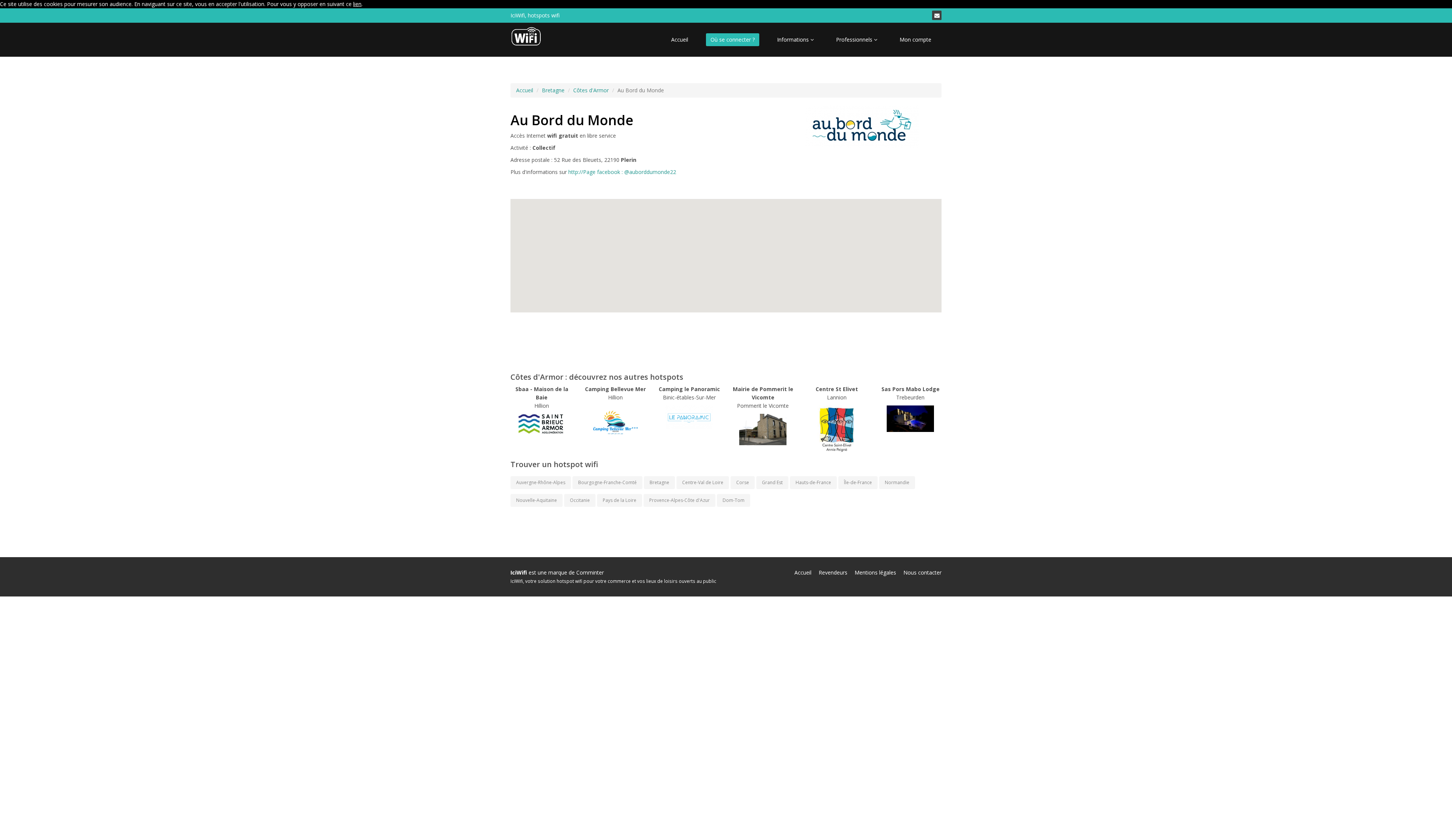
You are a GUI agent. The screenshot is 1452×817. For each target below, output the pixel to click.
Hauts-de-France (813, 482)
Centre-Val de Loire (702, 482)
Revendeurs (833, 572)
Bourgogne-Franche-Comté (607, 482)
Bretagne (553, 90)
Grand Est (772, 482)
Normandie (897, 482)
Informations (793, 39)
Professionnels (855, 39)
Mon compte (915, 39)
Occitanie (580, 500)
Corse (742, 482)
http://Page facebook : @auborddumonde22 (622, 172)
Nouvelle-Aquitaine (536, 500)
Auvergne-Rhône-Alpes (540, 482)
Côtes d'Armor (591, 90)
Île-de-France (858, 482)
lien (357, 4)
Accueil (679, 39)
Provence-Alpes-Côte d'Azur (679, 500)
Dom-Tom (734, 500)
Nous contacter (922, 572)
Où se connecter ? (732, 39)
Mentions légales (875, 572)
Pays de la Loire (619, 500)
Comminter (590, 572)
